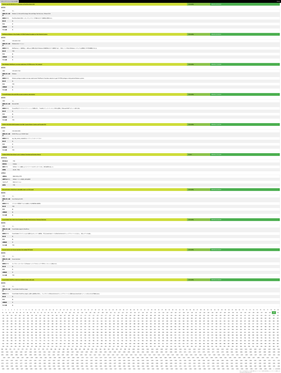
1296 (110, 363)
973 (22, 349)
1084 (246, 352)
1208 (258, 357)
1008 (171, 349)
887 (228, 343)
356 (3, 323)
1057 (119, 352)
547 (228, 329)
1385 (246, 366)
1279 (30, 363)
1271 (274, 360)
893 (253, 343)
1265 (246, 360)
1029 (269, 349)
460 (151, 326)
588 (118, 332)
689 (253, 335)
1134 (196, 354)
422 (274, 323)
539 (196, 329)
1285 (58, 363)
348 (249, 321)
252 (134, 318)
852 (85, 343)
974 (27, 349)
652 (101, 335)
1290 (82, 363)
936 (151, 346)
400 (183, 323)
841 (40, 343)
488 (265, 326)
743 (196, 338)
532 (167, 329)
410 (224, 323)
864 (134, 343)
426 (11, 326)
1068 (171, 352)
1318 (213, 363)
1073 (194, 352)
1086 (255, 352)
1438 (214, 368)
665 (155, 335)
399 (179, 323)
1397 (22, 368)
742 (192, 338)
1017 (213, 349)
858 (110, 343)
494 (11, 329)
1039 (35, 352)
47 (162, 309)
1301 (133, 363)
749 (220, 338)
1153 (4, 357)
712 (69, 338)
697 (7, 338)
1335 (12, 366)
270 (208, 318)
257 (155, 318)
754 (241, 338)
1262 (232, 360)
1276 (16, 363)
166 (61, 315)
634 (28, 335)
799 (147, 340)
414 (241, 323)
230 (44, 318)
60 (207, 309)
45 (155, 309)
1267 (255, 360)
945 (188, 346)
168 (69, 315)
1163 (50, 357)
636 (36, 335)
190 (159, 315)
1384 (241, 366)
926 (110, 346)
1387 (255, 366)
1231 (86, 360)
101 (74, 312)
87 (23, 312)
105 (90, 312)
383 (114, 323)
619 (245, 332)
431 (32, 326)
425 (7, 326)
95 (52, 312)
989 (88, 349)
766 (11, 340)
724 (118, 338)
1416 (111, 368)
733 (155, 338)
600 (167, 332)
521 (122, 329)
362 (28, 323)
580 (85, 332)
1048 (77, 352)
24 (81, 309)
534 (175, 329)
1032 (2, 352)
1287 (68, 363)
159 (32, 315)
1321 (227, 363)
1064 (152, 352)
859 (114, 343)
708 (52, 338)
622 (257, 332)
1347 (68, 366)
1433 (190, 368)
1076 (208, 352)
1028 (264, 349)
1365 (152, 366)
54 (186, 309)
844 (52, 343)
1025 (250, 349)
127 (180, 312)
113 (123, 312)
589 (122, 332)
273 (220, 318)
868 (151, 343)
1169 (78, 357)
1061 (138, 352)
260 (167, 318)
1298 (119, 363)
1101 (44, 354)
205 (220, 315)
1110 (86, 354)
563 (15, 332)
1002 (143, 349)
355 (278, 321)
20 (67, 309)
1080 (227, 352)
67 (232, 309)
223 (15, 318)
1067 (166, 352)
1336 (16, 366)
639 (48, 335)
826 (257, 340)
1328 (260, 363)
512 (85, 329)
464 (167, 326)
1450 (270, 368)
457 (138, 326)
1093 (7, 354)
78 (271, 309)
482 (241, 326)
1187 (161, 357)
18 (60, 309)
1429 (172, 368)
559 (278, 329)
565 (24, 332)
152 (3, 315)
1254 (194, 360)
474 (208, 326)
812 (200, 340)
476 (216, 326)
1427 (162, 368)
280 (249, 318)
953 (220, 346)
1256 (204, 360)
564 (20, 332)
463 (163, 326)
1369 (171, 366)
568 (36, 332)
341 (220, 321)
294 (28, 321)
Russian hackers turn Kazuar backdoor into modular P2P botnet (17, 249)
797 (138, 340)
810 (192, 340)
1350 (82, 366)
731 (147, 338)
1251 (180, 360)
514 (93, 329)
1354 (101, 366)
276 (233, 318)
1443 (237, 368)
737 (171, 338)
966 (274, 346)
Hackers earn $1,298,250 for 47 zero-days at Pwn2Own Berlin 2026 (18, 4)
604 (183, 332)
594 (143, 332)
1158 (27, 357)
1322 (232, 363)
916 (69, 346)
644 (69, 335)
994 (109, 349)
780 (69, 340)
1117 (117, 354)
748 (216, 338)
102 (78, 312)
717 (89, 338)
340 (216, 321)
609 (204, 332)
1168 (73, 357)
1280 (35, 363)
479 (228, 326)
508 (69, 329)
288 (3, 321)
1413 (97, 368)
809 (188, 340)
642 (60, 335)
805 (171, 340)
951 (212, 346)
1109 (81, 354)
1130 (177, 354)
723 (114, 338)
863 (130, 343)
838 (28, 343)
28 (95, 309)
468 (183, 326)
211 (245, 315)
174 (93, 315)
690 (257, 335)
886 (224, 343)
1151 (274, 354)
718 (93, 338)
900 (3, 346)
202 (208, 315)
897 (269, 343)
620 (249, 332)
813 (204, 340)
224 (19, 318)
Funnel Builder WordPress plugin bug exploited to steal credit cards (18, 279)
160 (36, 315)
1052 (96, 352)
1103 (53, 354)
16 (53, 309)
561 (7, 332)
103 (82, 312)
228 (36, 318)
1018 (218, 349)
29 (99, 309)
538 (192, 329)
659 (130, 335)
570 (44, 332)
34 (116, 309)
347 (245, 321)
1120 (131, 354)
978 (43, 349)
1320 (222, 363)
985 (72, 349)
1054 (105, 352)
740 (183, 338)
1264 (241, 360)
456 (134, 326)
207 (229, 315)
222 (11, 318)
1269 (264, 360)
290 (11, 321)
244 (101, 318)
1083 (241, 352)
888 (233, 343)
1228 (72, 360)
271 (212, 318)
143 (245, 312)
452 (118, 326)
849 (73, 343)
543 (212, 329)
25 (84, 309)
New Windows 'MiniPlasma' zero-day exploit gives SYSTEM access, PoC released (22, 64)
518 (110, 329)
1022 (236, 349)
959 (245, 346)
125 (171, 312)
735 (163, 338)
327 (163, 321)
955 (228, 346)
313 (106, 321)
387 (130, 323)
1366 (157, 366)
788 (102, 340)
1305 (152, 363)
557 (269, 329)
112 (119, 312)
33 (113, 309)
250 (126, 318)
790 (110, 340)
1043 (54, 352)
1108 (77, 354)
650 (93, 335)
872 (167, 343)
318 (126, 321)
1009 (176, 349)
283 (261, 318)
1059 (129, 352)
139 (229, 312)
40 (137, 309)
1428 (167, 368)
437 (56, 326)
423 (278, 323)
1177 (115, 357)
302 (61, 321)
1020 (227, 349)
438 (60, 326)
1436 (204, 368)
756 (249, 338)
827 (261, 340)
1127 (163, 354)
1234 (101, 360)
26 (88, 309)
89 (30, 312)
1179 (124, 357)
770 (28, 340)
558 (274, 329)
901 (7, 346)
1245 (152, 360)
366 (44, 323)
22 (74, 309)
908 (36, 346)
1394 (8, 368)
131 (196, 312)
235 (65, 318)
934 (142, 346)
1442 (232, 368)
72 (250, 309)
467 (179, 326)
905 (24, 346)
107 (98, 312)
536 (183, 329)
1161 (41, 357)
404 (200, 323)
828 (265, 340)
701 (24, 338)
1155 (13, 357)
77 (267, 309)
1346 (63, 366)
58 (200, 309)
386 (126, 323)
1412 (92, 368)
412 (233, 323)
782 (77, 340)
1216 (16, 360)
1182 (138, 357)
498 (28, 329)
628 (3, 335)
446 (93, 326)
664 (151, 335)
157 (24, 315)
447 (97, 326)
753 (237, 338)
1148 (260, 354)
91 (37, 312)
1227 (68, 360)
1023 (241, 349)
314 (110, 321)
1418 (120, 368)
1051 (91, 352)
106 (94, 312)
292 (20, 321)
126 (175, 312)
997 (121, 349)
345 (237, 321)
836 (19, 343)
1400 (36, 368)
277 (237, 318)
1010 (180, 349)
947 (196, 346)
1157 (22, 357)
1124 (149, 354)
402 (192, 323)
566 (28, 332)
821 (237, 340)
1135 (200, 354)
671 (179, 335)
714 (77, 338)
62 (214, 309)
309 (89, 321)
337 (204, 321)
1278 (26, 363)
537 (188, 329)
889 (237, 343)
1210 (267, 357)
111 (115, 312)
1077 (213, 352)
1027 (260, 349)
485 (253, 326)
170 (77, 315)
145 (253, 312)
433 (40, 326)
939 (163, 346)
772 (36, 340)
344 (233, 321)
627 (278, 332)
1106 (67, 354)
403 (196, 323)
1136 (205, 354)
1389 (264, 366)
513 (89, 329)
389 (138, 323)
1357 (115, 366)
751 (228, 338)
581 (89, 332)
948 (200, 346)
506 (61, 329)
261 (171, 318)
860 (118, 343)
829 (269, 340)
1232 (91, 360)
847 (65, 343)
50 (172, 309)
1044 (58, 352)
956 (233, 346)
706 (44, 338)
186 (143, 315)
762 (274, 338)
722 (110, 338)
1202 (230, 357)
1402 (45, 368)
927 (114, 346)
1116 (113, 354)
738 (175, 338)
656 (118, 335)
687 (245, 335)
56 (193, 309)
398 (175, 323)
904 (20, 346)
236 (69, 318)
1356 (110, 366)
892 (249, 343)
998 (125, 349)
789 (106, 340)
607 (196, 332)
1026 (255, 349)
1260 (222, 360)
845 (56, 343)
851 (81, 343)
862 (126, 343)
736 (167, 338)
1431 (181, 368)
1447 (256, 368)
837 (24, 343)
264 (183, 318)
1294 (101, 363)
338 (208, 321)
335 (196, 321)
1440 (223, 368)
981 (55, 349)
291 (15, 321)
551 (245, 329)
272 (216, 318)
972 (18, 349)
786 (93, 340)
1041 (44, 352)
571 (48, 332)
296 (36, 321)
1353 (96, 366)
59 (204, 309)
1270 (269, 360)
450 (110, 326)
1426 (157, 368)
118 (143, 312)
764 (3, 340)
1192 (184, 357)
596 (151, 332)
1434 (195, 368)
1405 (59, 368)
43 (148, 309)
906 (28, 346)
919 (81, 346)
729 (138, 338)
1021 (232, 349)
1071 (185, 352)
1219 (30, 360)
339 (212, 321)
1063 (147, 352)
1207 (253, 357)
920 (85, 346)
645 (73, 335)
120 (151, 312)
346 (241, 321)
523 (130, 329)
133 (204, 312)
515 (97, 329)
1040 (40, 352)
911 (48, 346)
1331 (274, 363)
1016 (208, 349)
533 (171, 329)
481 (237, 326)
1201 (225, 357)
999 (129, 349)
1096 (21, 354)
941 (171, 346)
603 (179, 332)
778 (61, 340)
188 (151, 315)
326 (159, 321)
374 (77, 323)
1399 (31, 368)
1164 (55, 357)
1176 (110, 357)
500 (36, 329)
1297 (115, 363)
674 (192, 335)
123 (163, 312)
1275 (12, 363)
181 (122, 315)
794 (126, 340)
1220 (35, 360)
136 (216, 312)
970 (10, 349)
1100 (40, 354)
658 (126, 335)
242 (93, 318)
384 (118, 323)
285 (269, 318)
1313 (190, 363)
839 (32, 343)
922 (93, 346)
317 (122, 321)
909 (40, 346)
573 (56, 332)
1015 (204, 349)
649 (89, 335)
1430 (176, 368)
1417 (115, 368)
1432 (186, 368)
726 (126, 338)
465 (171, 326)
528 (151, 329)
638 (44, 335)
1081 (232, 352)
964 (265, 346)
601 (171, 332)
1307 (161, 363)
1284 (54, 363)
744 (200, 338)
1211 (272, 357)
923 (97, 346)
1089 (269, 352)
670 (175, 335)
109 (107, 312)
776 (52, 340)
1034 (12, 352)
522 (126, 329)
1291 (87, 363)
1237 (115, 360)
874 (175, 343)
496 (20, 329)
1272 (278, 360)
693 (269, 335)
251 (130, 318)
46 (158, 309)
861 (122, 343)
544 (216, 329)
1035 (16, 352)
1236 (110, 360)
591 (130, 332)
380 (102, 323)
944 (183, 346)
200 (200, 315)
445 (89, 326)
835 (15, 343)
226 (28, 318)
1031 (278, 349)
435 (48, 326)
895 (261, 343)
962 (257, 346)
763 (278, 338)
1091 (278, 352)
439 (65, 326)
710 (61, 338)
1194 (193, 357)
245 (106, 318)
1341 (40, 366)
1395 (12, 368)
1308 (166, 363)
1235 (105, 360)
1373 (190, 366)
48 (165, 309)
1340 (35, 366)
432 (36, 326)
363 (32, 323)
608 (200, 332)
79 (274, 309)
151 (278, 312)
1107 (72, 354)
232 (52, 318)
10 (32, 309)
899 (278, 343)
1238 (119, 360)
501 (40, 329)
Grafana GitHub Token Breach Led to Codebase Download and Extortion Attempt (21, 154)
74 (257, 309)
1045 (63, 352)
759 (261, 338)
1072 (190, 352)
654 (110, 335)
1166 (64, 357)
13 (42, 309)
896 (265, 343)
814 (208, 340)
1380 (222, 366)
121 (155, 312)
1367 (161, 366)
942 (175, 346)
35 (120, 309)
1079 (222, 352)
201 (204, 315)
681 (220, 335)
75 (260, 309)
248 (118, 318)
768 (20, 340)
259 (163, 318)
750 (224, 338)
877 (188, 343)
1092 (2, 354)
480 (233, 326)
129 (188, 312)
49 (169, 309)
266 (192, 318)
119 (147, 312)
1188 (165, 357)
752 (233, 338)
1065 (157, 352)
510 (77, 329)
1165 (59, 357)
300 (52, 321)
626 (274, 332)
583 (97, 332)
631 (15, 335)
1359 (124, 366)
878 (192, 343)
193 (171, 315)
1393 (3, 368)
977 (39, 349)
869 (155, 343)
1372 (185, 366)
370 (61, 323)
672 (183, 335)
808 (183, 340)
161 (40, 315)
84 (13, 312)
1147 (256, 354)
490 (274, 326)
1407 (69, 368)
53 (183, 309)
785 (89, 340)
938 (159, 346)
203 (212, 315)
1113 (99, 354)
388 (134, 323)
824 (249, 340)
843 (48, 343)
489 (269, 326)
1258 (213, 360)
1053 (101, 352)
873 (171, 343)
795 (130, 340)
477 (220, 326)
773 (40, 340)
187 (147, 315)
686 (241, 335)
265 (188, 318)
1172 (92, 357)
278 (241, 318)
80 (278, 309)
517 (106, 329)
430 (28, 326)
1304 (147, 363)
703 (32, 338)
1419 (125, 368)
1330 (269, 363)
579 (81, 332)
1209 (263, 357)
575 (65, 332)
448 (101, 326)
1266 (250, 360)
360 (20, 323)
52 (179, 309)
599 (163, 332)
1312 (185, 363)
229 (40, 318)
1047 (72, 352)
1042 (49, 352)
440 (69, 326)
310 (93, 321)
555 (261, 329)
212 (249, 315)
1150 (269, 354)
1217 (21, 360)
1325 (246, 363)
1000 (133, 349)
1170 (82, 357)
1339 (30, 366)
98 (62, 312)
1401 (40, 368)
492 (3, 329)
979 (47, 349)
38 (130, 309)
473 (204, 326)
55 (190, 309)
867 (147, 343)
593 (138, 332)
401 (188, 323)
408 (216, 323)
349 (253, 321)
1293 (96, 363)
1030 (274, 349)
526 (142, 329)
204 (216, 315)
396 (167, 323)
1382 (232, 366)
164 (52, 315)
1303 (143, 363)
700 (20, 338)
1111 (90, 354)
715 (81, 338)
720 (101, 338)
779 (65, 340)
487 (261, 326)
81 (2, 312)
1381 (227, 366)
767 (15, 340)
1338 (26, 366)
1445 (246, 368)
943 (179, 346)
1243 (143, 360)
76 (264, 309)
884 (216, 343)
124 (167, 312)
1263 (236, 360)
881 (204, 343)
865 (138, 343)
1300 (129, 363)
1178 (119, 357)
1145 (246, 354)
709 (56, 338)
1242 (138, 360)
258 (159, 318)
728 (134, 338)
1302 (138, 363)
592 (134, 332)
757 (253, 338)
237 (73, 318)
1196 (202, 357)
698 (11, 338)
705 (40, 338)
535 (179, 329)
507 (65, 329)
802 (159, 340)
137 (221, 312)
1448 (260, 368)
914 (60, 346)
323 (147, 321)
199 (196, 315)
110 (111, 312)
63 (218, 309)
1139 (219, 354)
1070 (180, 352)
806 (175, 340)
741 (188, 338)
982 (59, 349)
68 (236, 309)
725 (122, 338)
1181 (133, 357)
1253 (190, 360)
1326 (250, 363)
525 (138, 329)
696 (3, 338)
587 (114, 332)
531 (163, 329)
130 (192, 312)
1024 (246, 349)
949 (204, 346)
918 (77, 346)
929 (122, 346)
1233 (96, 360)
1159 (32, 357)
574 (61, 332)
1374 (194, 366)
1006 (161, 349)
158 (28, 315)
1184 (147, 357)
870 (159, 343)
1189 (170, 357)
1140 (223, 354)
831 (278, 340)
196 (183, 315)
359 (15, 323)
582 (93, 332)
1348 (72, 366)
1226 (63, 360)
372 (69, 323)
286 (274, 318)
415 (245, 323)
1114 (104, 354)
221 (7, 318)
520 (118, 329)
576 (69, 332)
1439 (218, 368)
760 (265, 338)
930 (126, 346)
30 (102, 309)
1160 (36, 357)
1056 (115, 352)
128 (184, 312)
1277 (21, 363)
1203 (235, 357)
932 (134, 346)
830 (274, 340)
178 (110, 315)
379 (97, 323)
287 (278, 318)
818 (224, 340)
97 (59, 312)
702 (28, 338)
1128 (168, 354)
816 (216, 340)
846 (60, 343)
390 (143, 323)
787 (97, 340)
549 (237, 329)
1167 (68, 357)
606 (192, 332)
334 (192, 321)
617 (237, 332)
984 (68, 349)
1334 (7, 366)
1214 (7, 360)
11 (35, 309)
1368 (166, 366)
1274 (7, 363)
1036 (21, 352)
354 (274, 321)
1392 (278, 366)
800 (151, 340)
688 (249, 335)
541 (204, 329)
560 (3, 332)
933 (138, 346)
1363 (143, 366)
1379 (218, 366)
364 (36, 323)
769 (24, 340)
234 (60, 318)
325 (155, 321)
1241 (133, 360)
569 (40, 332)
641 (56, 335)
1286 (63, 363)
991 (96, 349)
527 (147, 329)
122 (159, 312)
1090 (274, 352)
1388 (260, 366)
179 (114, 315)
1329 (264, 363)
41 (141, 309)
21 (70, 309)
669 (171, 335)
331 (179, 321)
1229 (77, 360)
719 (97, 338)
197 (188, 315)
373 (73, 323)
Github (278, 1)
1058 (124, 352)
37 (127, 309)
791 (114, 340)
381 (106, 323)
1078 (218, 352)
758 (257, 338)
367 (48, 323)
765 (7, 340)
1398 (26, 368)
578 (77, 332)
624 (265, 332)
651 (97, 335)
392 (151, 323)
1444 (242, 368)
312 (101, 321)
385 (122, 323)
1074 (199, 352)
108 (102, 312)
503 (48, 329)
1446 (251, 368)
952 (216, 346)
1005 (157, 349)
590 (126, 332)
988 (84, 349)
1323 (236, 363)
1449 (265, 368)
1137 (209, 354)
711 (65, 338)
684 (233, 335)
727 (130, 338)
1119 (126, 354)
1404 (54, 368)
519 (114, 329)
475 (212, 326)
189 (155, 315)
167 (65, 315)
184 (134, 315)
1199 (216, 357)
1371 (180, 366)
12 (39, 309)
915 (65, 346)
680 (216, 335)
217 (269, 315)
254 (142, 318)
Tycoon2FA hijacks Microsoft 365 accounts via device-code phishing (18, 94)
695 (278, 335)
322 (142, 321)
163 (48, 315)
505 (56, 329)
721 (106, 338)
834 (11, 343)
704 (36, 338)
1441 (228, 368)
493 (7, 329)
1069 (175, 352)
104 (86, 312)
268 (200, 318)
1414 (101, 368)
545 (220, 329)
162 (44, 315)
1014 (199, 349)
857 (106, 343)
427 (15, 326)
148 (266, 312)
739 (179, 338)
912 (52, 346)
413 (237, 323)
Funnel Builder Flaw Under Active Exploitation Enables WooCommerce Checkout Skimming (24, 219)
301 (56, 321)
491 (278, 326)
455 (130, 326)
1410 (83, 368)
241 (89, 318)
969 (6, 349)
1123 (145, 354)
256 (151, 318)
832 (3, 343)
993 (104, 349)
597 (155, 332)
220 (3, 318)
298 (44, 321)
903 (15, 346)
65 (225, 309)
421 (269, 323)
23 (77, 309)
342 (224, 321)
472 (200, 326)
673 (188, 335)
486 (257, 326)
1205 (244, 357)
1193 (188, 357)
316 (118, 321)
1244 (147, 360)
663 (147, 335)
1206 (249, 357)
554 (257, 329)
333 (188, 321)
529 (155, 329)
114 (127, 312)
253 (138, 318)
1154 (9, 357)
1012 (190, 349)
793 (122, 340)
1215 (12, 360)
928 (118, 346)
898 (274, 343)
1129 (173, 354)
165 (56, 315)
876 (183, 343)
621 (253, 332)
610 (208, 332)
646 (77, 335)
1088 (264, 352)
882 (208, 343)
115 (131, 312)
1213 (2, 360)
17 (56, 309)
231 (48, 318)
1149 (265, 354)
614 (224, 332)
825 (253, 340)
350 (257, 321)
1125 (154, 354)
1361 (133, 366)
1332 (278, 363)
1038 (30, 352)
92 (41, 312)
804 (167, 340)
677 (204, 335)
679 (212, 335)
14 (46, 309)
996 (117, 349)
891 (245, 343)
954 (224, 346)
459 (147, 326)
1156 (18, 357)
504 (52, 329)
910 (44, 346)
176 (102, 315)
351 (261, 321)
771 (32, 340)
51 (176, 309)
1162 (45, 357)
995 (113, 349)
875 (179, 343)
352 (265, 321)
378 (93, 323)
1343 (49, 366)
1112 (95, 354)
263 (179, 318)
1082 (236, 352)
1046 (68, 352)
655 (114, 335)
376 (85, 323)
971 (14, 349)
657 (122, 335)
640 (52, 335)
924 (101, 346)
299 (48, 321)
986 (76, 349)
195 (179, 315)
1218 (26, 360)
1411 (87, 368)
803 (163, 340)
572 (52, 332)
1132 (186, 354)
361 (24, 323)
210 (241, 315)
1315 (199, 363)
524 (134, 329)
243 (97, 318)
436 (52, 326)
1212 (277, 357)
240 (85, 318)
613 (220, 332)
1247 (161, 360)
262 (175, 318)
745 (204, 338)
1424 (148, 368)
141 (237, 312)
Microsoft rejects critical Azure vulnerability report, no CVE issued (18, 189)
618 (241, 332)
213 (253, 315)
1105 (63, 354)
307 (81, 321)
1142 (232, 354)
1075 (204, 352)
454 (126, 326)
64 (221, 309)
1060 (133, 352)
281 (253, 318)
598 (159, 332)
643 (65, 335)
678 (208, 335)
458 (142, 326)
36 (123, 309)
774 (44, 340)
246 (110, 318)
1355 (105, 366)
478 (224, 326)
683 (228, 335)
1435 (200, 368)
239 (81, 318)
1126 (159, 354)
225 (24, 318)
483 (245, 326)
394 (159, 323)
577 (73, 332)
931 (130, 346)
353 (269, 321)
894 (257, 343)
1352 (91, 366)
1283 (49, 363)
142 (241, 312)
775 (48, 340)
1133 (191, 354)
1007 (166, 349)
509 (73, 329)
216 (265, 315)
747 (212, 338)
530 (159, 329)
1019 (222, 349)
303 (65, 321)
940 (167, 346)
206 (224, 315)
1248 (166, 360)
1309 (171, 363)
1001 (138, 349)
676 (200, 335)
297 (40, 321)
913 (56, 346)
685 (237, 335)
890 (241, 343)
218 (274, 315)
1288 (72, 363)
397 (171, 323)
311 (97, 321)
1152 (279, 354)
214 (257, 315)
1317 (208, 363)
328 (167, 321)
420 (265, 323)
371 (65, 323)
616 (233, 332)
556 (265, 329)
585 (106, 332)
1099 (35, 354)
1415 (106, 368)
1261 (227, 360)
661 (138, 335)
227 (32, 318)
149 (270, 312)
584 (102, 332)
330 (175, 321)
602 (175, 332)
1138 (214, 354)
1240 (129, 360)
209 (237, 315)
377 (89, 323)
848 (69, 343)
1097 (26, 354)
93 (45, 312)
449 (106, 326)
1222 (44, 360)
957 (237, 346)
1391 (274, 366)
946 (192, 346)
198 (192, 315)
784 (85, 340)
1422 (139, 368)
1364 (147, 366)
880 (200, 343)
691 (261, 335)
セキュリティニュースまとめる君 (9, 1)
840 (36, 343)
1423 (143, 368)
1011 (185, 349)
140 (233, 312)
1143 (237, 354)
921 (89, 346)
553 (253, 329)
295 (32, 321)
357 (7, 323)
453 (122, 326)
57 (197, 309)
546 (224, 329)
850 (77, 343)
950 (208, 346)
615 (228, 332)
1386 (250, 366)
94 (48, 312)
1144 (242, 354)
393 (155, 323)
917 (73, 346)
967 (278, 346)
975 (31, 349)
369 (56, 323)
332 (183, 321)
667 (163, 335)
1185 (151, 357)
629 (7, 335)
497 (24, 329)
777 (56, 340)
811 (196, 340)
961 (253, 346)
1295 (105, 363)
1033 (7, 352)
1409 (78, 368)
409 (220, 323)
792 (118, 340)
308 (85, 321)
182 (126, 315)
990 (92, 349)
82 (6, 312)
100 (70, 312)
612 (216, 332)
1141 (228, 354)
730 (142, 338)
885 (220, 343)
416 (249, 323)
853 (89, 343)
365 (40, 323)
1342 (44, 366)
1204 (239, 357)
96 (55, 312)
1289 (77, 363)
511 (81, 329)
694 (274, 335)
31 (106, 309)
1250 (175, 360)
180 (118, 315)
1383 (236, 366)
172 (85, 315)
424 (3, 326)
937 (155, 346)
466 (175, 326)
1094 (12, 354)
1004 (152, 349)
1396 (17, 368)
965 (269, 346)
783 (81, 340)
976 (35, 349)
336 (200, 321)
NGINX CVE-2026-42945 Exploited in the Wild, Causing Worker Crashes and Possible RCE (24, 124)
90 (34, 312)
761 (269, 338)
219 (278, 315)
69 (239, 309)
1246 (157, 360)
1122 (140, 354)
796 (134, 340)
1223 (49, 360)
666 (159, 335)
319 (130, 321)
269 (204, 318)
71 (246, 309)
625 (269, 332)
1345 (58, 366)
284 (265, 318)
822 (241, 340)
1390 (269, 366)
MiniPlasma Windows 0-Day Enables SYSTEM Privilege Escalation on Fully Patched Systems (24, 34)
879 (196, 343)
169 (73, 315)
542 (208, 329)
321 (138, 321)
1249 (171, 360)
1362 (138, 366)
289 (7, 321)
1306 (157, 363)
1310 (176, 363)
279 (245, 318)
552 (249, 329)
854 (93, 343)
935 (147, 346)
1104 (58, 354)
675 (196, 335)
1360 (129, 366)
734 (159, 338)
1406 (64, 368)
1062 (143, 352)
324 (151, 321)
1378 (213, 366)
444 (85, 326)
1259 (218, 360)
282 (257, 318)
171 (81, 315)
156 (20, 315)
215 (261, 315)
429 (24, 326)
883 (212, 343)
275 (228, 318)
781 (73, 340)
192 (167, 315)
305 (73, 321)
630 (11, 335)
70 (243, 309)
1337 (21, 366)
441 (73, 326)
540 (200, 329)
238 (77, 318)
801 (155, 340)
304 (69, 321)
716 (85, 338)
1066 (161, 352)
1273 (2, 363)
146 (257, 312)
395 (163, 323)
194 (175, 315)
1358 (119, 366)
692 (265, 335)
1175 (105, 357)
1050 (86, 352)
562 (11, 332)
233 (56, 318)
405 (204, 323)
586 (110, 332)
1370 (175, 366)
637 (40, 335)
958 (241, 346)
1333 (2, 366)
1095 (16, 354)
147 (261, 312)
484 (249, 326)
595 (147, 332)
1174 (101, 357)
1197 (207, 357)
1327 (255, 363)
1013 (194, 349)
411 (228, 323)
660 (134, 335)
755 (245, 338)
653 (106, 335)
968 (2, 349)
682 (224, 335)
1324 (241, 363)
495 (15, 329)
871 (163, 343)
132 (200, 312)
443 (81, 326)
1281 (40, 363)
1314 (194, 363)
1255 (199, 360)
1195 (198, 357)
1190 (175, 357)
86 (20, 312)
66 (228, 309)
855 (97, 343)
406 (208, 323)
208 (233, 315)
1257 (208, 360)
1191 (179, 357)
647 (81, 335)
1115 (108, 354)
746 (208, 338)
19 (63, 309)
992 (100, 349)
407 (212, 323)
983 (63, 349)
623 (261, 332)
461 (155, 326)
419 (261, 323)
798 (143, 340)
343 (228, 321)
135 (212, 312)
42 (144, 309)
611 (212, 332)
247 (114, 318)
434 (44, 326)
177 (106, 315)
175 (97, 315)
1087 (260, 352)
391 (147, 323)
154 (11, 315)
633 (24, 335)
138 (225, 312)
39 (134, 309)
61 (211, 309)
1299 (124, 363)
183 (130, 315)
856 (101, 343)
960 (249, 346)
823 (245, 340)
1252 (185, 360)
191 (163, 315)
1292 (91, 363)
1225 (58, 360)
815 (212, 340)
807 (179, 340)
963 (261, 346)
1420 (129, 368)
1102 (49, 354)
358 (11, 323)
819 (228, 340)
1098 (30, 354)
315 (114, 321)
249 (122, 318)
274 (224, 318)
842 (44, 343)
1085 (250, 352)
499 (32, 329)
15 (49, 309)
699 (15, 338)
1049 (82, 352)
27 (91, 309)
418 (257, 323)
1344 (54, 366)
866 (142, 343)
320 (134, 321)
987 (80, 349)
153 (7, 315)
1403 (50, 368)
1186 (156, 357)
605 (188, 332)
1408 (73, 368)
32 (109, 309)
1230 (82, 360)
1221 (40, 360)
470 (192, 326)
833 (7, 343)
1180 (128, 357)
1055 (110, 352)
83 (9, 312)
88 (27, 312)
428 (19, 326)
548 (233, 329)
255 (147, 318)
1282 (44, 363)
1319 (218, 363)
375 (81, 323)
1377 (208, 366)
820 (233, 340)
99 (66, 312)
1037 (26, 352)
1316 (204, 363)
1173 (96, 357)
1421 (134, 368)
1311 (180, 363)
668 (167, 335)
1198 (211, 357)
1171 (87, 357)
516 (101, 329)
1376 (204, 366)
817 (220, 340)
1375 (199, 366)
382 (110, 323)
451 (114, 326)
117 (139, 312)
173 (89, 315)
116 (135, 312)
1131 (182, 354)
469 (188, 326)
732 (151, 338)
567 (32, 332)
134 (208, 312)
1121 (136, 354)
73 (253, 309)
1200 (221, 357)
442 (77, 326)
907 (32, 346)
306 (77, 321)
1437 (209, 368)
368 (52, 323)
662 (142, 335)
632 (19, 335)
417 (253, 323)
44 (151, 309)
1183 (142, 357)
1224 (54, 360)
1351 (86, 366)
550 (241, 329)
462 (159, 326)
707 (48, 338)
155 (15, 315)
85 (16, 312)
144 (249, 312)
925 (106, 346)
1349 (77, 366)
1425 (153, 368)
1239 (124, 360)
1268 (260, 360)
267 (196, 318)
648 (85, 335)
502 (44, 329)
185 (138, 315)
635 (32, 335)
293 (24, 321)
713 (73, 338)
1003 (147, 349)
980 (51, 349)
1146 (251, 354)
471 (196, 326)
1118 (122, 354)
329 (171, 321)
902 (11, 346)
